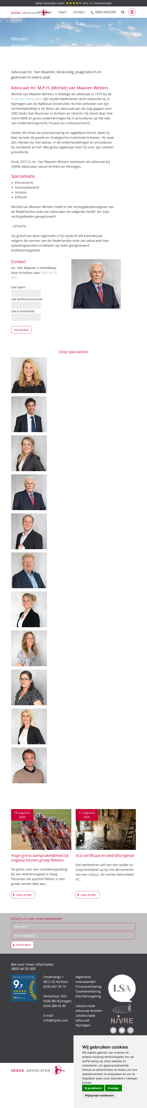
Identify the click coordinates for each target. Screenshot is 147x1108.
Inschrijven (23, 945)
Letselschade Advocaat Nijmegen (85, 1020)
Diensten (45, 12)
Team (62, 12)
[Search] (123, 12)
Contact (78, 12)
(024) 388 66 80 (54, 1006)
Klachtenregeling (88, 996)
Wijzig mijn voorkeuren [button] (99, 1095)
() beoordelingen (73, 3)
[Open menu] (132, 12)
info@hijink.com (55, 1020)
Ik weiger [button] (113, 1088)
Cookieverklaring (88, 991)
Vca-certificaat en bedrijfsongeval (105, 855)
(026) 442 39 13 (54, 986)
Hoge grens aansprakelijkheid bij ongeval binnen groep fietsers (39, 858)
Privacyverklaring (88, 986)
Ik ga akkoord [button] (93, 1088)
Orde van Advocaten (26, 99)
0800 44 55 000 (23, 968)
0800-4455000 (105, 12)
